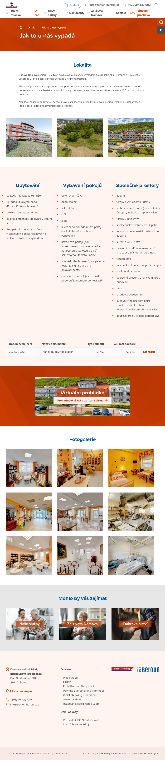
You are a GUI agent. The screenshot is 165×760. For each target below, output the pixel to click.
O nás (36, 13)
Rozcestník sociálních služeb (81, 703)
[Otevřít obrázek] (29, 137)
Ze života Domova (97, 13)
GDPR (67, 682)
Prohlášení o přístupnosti (78, 686)
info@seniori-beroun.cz (104, 5)
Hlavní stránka (16, 13)
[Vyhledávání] (156, 5)
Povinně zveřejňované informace (84, 690)
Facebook (74, 5)
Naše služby (52, 13)
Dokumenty (76, 13)
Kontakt (121, 13)
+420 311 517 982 (139, 5)
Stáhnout (149, 352)
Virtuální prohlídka (143, 13)
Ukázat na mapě (21, 691)
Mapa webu (70, 677)
